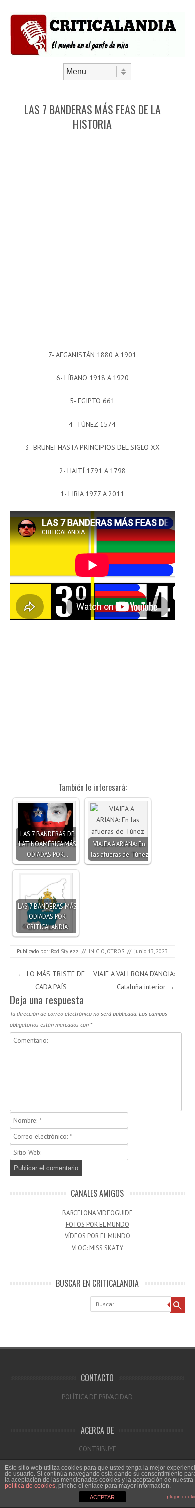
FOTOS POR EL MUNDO (98, 1224)
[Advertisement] (97, 241)
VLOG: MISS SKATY (98, 1248)
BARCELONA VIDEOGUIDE (97, 1213)
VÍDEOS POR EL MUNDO (97, 1236)
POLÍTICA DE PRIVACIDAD (97, 1397)
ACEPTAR (102, 1497)
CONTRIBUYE (97, 1449)
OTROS (115, 951)
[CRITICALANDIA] (97, 54)
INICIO (97, 951)
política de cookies (30, 1485)
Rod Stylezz (65, 951)
